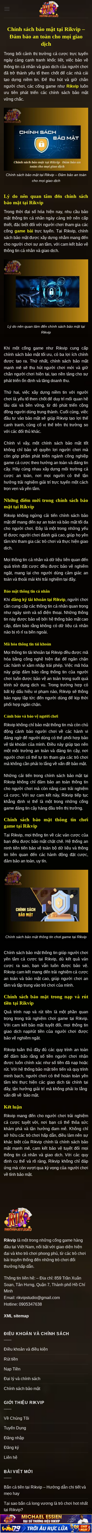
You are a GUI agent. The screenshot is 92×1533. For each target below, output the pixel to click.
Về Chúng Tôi (16, 1418)
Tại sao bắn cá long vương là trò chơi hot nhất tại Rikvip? (46, 1506)
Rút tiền (11, 1359)
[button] (7, 9)
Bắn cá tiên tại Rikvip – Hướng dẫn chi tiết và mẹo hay (45, 1490)
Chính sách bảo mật (22, 1388)
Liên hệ (10, 1457)
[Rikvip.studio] (49, 9)
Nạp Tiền (12, 1369)
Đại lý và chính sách (22, 1379)
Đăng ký (11, 1447)
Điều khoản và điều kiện (26, 1349)
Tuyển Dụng (15, 1428)
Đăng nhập (14, 1438)
